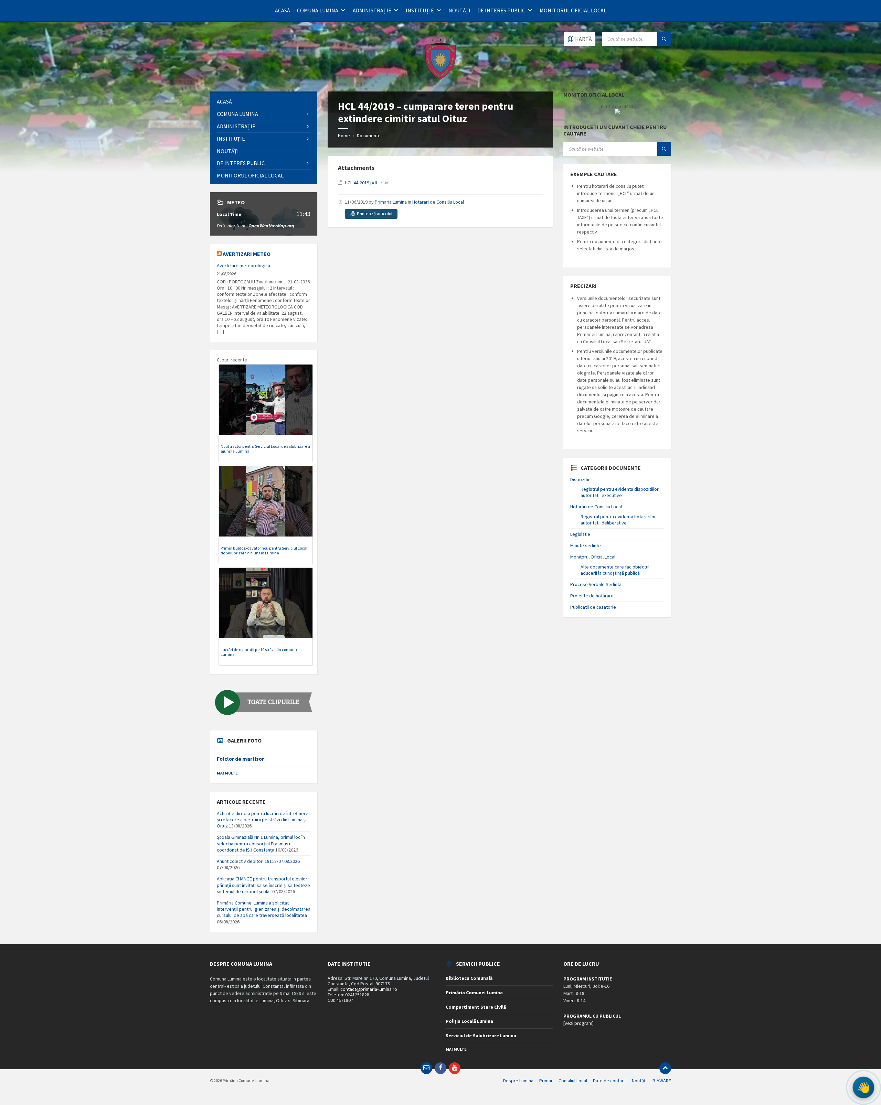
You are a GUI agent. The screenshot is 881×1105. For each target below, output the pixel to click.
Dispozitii (579, 479)
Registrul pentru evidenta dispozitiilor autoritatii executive (620, 492)
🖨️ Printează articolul (371, 214)
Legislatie (580, 534)
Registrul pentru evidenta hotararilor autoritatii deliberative (618, 519)
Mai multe (227, 773)
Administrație (372, 10)
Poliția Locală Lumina (469, 1021)
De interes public (501, 10)
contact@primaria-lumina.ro (368, 989)
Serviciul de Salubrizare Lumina (481, 1035)
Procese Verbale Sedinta (596, 584)
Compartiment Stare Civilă (476, 1007)
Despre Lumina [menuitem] (518, 1080)
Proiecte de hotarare (592, 596)
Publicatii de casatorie (593, 607)
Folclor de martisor (240, 759)
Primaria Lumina (391, 202)
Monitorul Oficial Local (573, 10)
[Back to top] (665, 1068)
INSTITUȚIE (420, 10)
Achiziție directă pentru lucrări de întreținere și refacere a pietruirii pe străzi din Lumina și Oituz (262, 819)
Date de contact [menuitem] (609, 1080)
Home (344, 135)
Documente (369, 135)
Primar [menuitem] (546, 1080)
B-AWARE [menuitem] (661, 1080)
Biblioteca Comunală (469, 978)
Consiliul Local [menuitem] (573, 1080)
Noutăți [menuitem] (639, 1080)
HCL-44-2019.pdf (362, 183)
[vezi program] (578, 1023)
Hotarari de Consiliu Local (438, 202)
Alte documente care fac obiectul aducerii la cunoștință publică (615, 570)
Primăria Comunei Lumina (474, 992)
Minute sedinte (585, 545)
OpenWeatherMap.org (271, 226)
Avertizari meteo (246, 253)
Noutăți (459, 10)
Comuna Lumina (317, 10)
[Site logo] (440, 78)
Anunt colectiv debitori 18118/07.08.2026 (258, 861)
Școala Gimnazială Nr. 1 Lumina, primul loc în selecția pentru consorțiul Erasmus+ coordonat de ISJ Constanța (261, 843)
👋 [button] (863, 1087)
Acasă (282, 10)
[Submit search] (664, 39)
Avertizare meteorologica (243, 265)
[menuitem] (263, 102)
